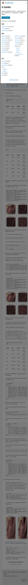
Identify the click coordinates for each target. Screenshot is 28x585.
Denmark (4, 38)
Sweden (17, 44)
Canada (3, 28)
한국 (3, 75)
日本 (3, 73)
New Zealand (5, 65)
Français (18, 52)
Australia (4, 61)
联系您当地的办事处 (14, 80)
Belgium (4, 36)
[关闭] (26, 3)
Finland (3, 44)
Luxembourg (5, 52)
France (3, 46)
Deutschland (5, 40)
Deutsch (18, 48)
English (18, 50)
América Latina (5, 26)
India (3, 63)
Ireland (3, 48)
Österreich (17, 40)
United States (5, 30)
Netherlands (18, 36)
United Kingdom (19, 54)
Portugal (17, 42)
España (3, 42)
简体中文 (5, 69)
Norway (16, 38)
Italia (3, 50)
